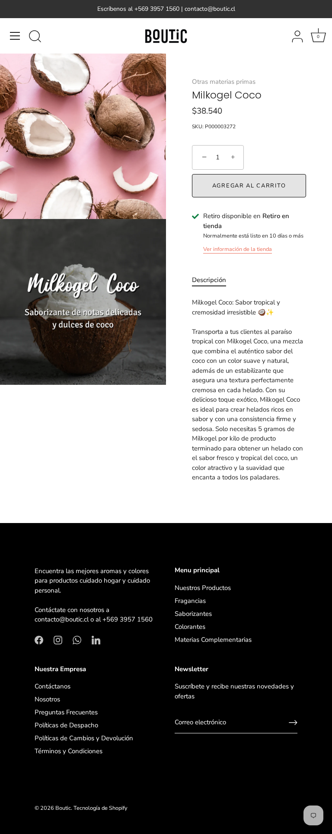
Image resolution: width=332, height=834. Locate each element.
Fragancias (190, 600)
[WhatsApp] (77, 639)
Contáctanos (52, 686)
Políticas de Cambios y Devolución (84, 738)
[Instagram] (58, 639)
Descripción (209, 280)
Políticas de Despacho (66, 725)
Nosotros (47, 699)
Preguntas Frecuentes (66, 712)
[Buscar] (35, 37)
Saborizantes (193, 613)
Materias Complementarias (213, 639)
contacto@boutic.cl (62, 619)
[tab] (213, 280)
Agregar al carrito (249, 186)
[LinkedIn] (96, 639)
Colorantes (190, 626)
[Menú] (15, 35)
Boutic (63, 808)
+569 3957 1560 (127, 619)
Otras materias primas (223, 81)
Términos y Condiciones (68, 751)
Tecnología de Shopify (100, 808)
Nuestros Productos (203, 587)
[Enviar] (293, 722)
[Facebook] (39, 639)
